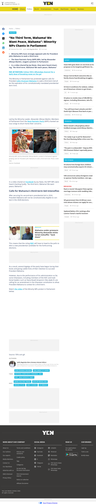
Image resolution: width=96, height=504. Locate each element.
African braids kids (40, 381)
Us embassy (43, 385)
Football (67, 217)
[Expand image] (57, 129)
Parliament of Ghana (41, 370)
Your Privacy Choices (50, 503)
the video (18, 289)
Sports (73, 9)
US (65, 92)
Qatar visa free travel (22, 381)
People (56, 9)
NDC (32, 243)
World (36, 9)
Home (15, 9)
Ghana (22, 9)
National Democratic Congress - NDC (28, 374)
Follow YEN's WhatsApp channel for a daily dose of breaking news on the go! (32, 73)
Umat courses (32, 385)
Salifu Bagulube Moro (32, 49)
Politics (29, 9)
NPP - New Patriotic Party (24, 377)
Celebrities (67, 70)
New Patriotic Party (35, 121)
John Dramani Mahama (27, 81)
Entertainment (46, 9)
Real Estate (64, 9)
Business (81, 9)
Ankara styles (19, 385)
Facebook (30, 182)
